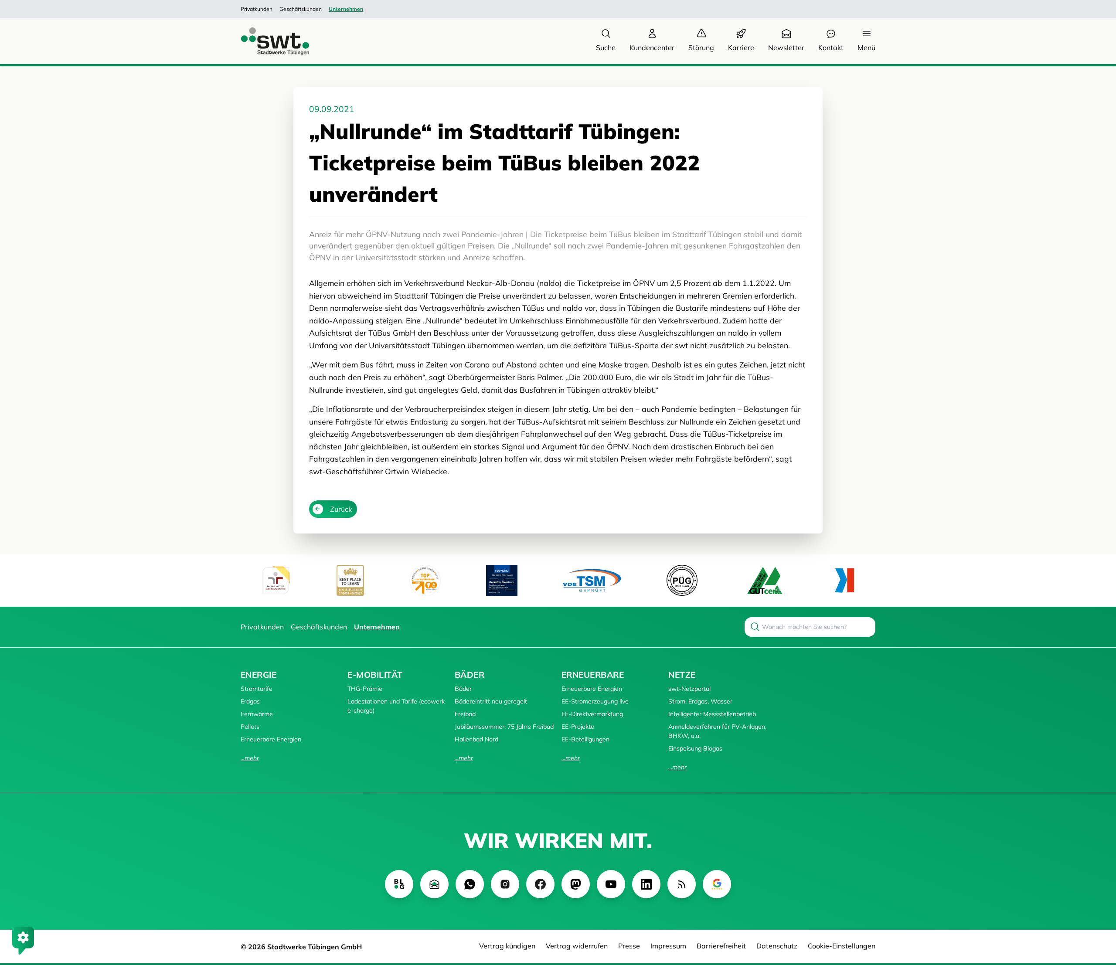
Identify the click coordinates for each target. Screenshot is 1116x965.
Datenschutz (776, 945)
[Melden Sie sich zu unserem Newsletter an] (434, 884)
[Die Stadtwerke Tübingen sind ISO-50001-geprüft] (765, 580)
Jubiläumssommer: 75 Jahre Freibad (504, 727)
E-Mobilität (374, 674)
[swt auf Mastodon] (575, 884)
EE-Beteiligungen (585, 739)
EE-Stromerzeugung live (595, 701)
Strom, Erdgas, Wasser (700, 701)
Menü (866, 47)
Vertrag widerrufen (577, 945)
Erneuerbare (592, 674)
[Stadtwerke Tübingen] (267, 41)
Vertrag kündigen (507, 945)
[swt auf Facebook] (540, 884)
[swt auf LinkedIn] (646, 884)
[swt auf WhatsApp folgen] (470, 884)
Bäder (469, 674)
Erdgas (250, 701)
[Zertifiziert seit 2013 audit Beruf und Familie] (275, 580)
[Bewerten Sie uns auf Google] (717, 884)
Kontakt (831, 47)
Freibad (465, 714)
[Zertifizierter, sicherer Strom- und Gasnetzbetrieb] (682, 580)
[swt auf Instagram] (505, 884)
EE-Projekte (577, 727)
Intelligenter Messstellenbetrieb (712, 714)
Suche (606, 47)
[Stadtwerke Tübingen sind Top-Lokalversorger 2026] (425, 580)
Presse (629, 945)
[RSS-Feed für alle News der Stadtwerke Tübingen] (681, 884)
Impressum (668, 945)
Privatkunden (256, 9)
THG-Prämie (364, 689)
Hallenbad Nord (476, 739)
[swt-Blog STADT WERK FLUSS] (399, 884)
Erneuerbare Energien (271, 739)
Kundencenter (651, 47)
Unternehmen (346, 9)
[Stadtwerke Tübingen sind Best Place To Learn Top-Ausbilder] (350, 580)
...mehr (250, 758)
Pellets (250, 727)
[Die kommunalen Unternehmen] (844, 580)
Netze (681, 674)
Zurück (341, 509)
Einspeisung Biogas (695, 748)
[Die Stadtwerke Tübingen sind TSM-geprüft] (592, 580)
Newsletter (786, 47)
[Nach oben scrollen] (1097, 911)
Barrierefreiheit (721, 945)
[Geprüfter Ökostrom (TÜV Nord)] (501, 580)
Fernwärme (257, 714)
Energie (258, 674)
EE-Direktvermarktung (592, 714)
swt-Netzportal (689, 689)
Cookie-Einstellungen (841, 945)
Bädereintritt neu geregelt (491, 701)
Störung (701, 47)
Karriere (741, 47)
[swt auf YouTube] (611, 884)
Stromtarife (256, 689)
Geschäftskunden (300, 9)
